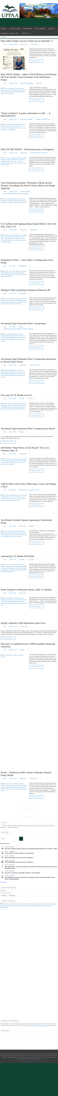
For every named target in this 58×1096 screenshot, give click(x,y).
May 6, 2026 (12, 526)
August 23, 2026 (13, 44)
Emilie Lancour (34, 44)
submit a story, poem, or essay (41, 1025)
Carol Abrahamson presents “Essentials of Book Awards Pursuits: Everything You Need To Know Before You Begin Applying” (28, 185)
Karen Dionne (17, 329)
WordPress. (34, 1061)
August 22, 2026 (13, 83)
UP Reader (21, 398)
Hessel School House (8, 329)
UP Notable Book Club (33, 490)
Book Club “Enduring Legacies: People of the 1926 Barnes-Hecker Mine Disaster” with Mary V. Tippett (31, 848)
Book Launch (34, 152)
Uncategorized (22, 453)
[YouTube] (25, 817)
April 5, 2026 (12, 593)
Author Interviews (23, 490)
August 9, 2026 (13, 229)
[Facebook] (32, 817)
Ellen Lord (35, 778)
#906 (31, 778)
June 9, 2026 (12, 266)
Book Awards (6, 193)
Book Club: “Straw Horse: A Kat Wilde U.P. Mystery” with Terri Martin (22, 873)
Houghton (30, 119)
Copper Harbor (33, 229)
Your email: (3, 890)
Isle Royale (38, 83)
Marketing (22, 191)
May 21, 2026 (12, 365)
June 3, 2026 (12, 326)
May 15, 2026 (12, 432)
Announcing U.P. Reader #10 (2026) (17, 556)
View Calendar (3, 882)
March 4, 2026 (12, 778)
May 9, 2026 (12, 490)
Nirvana (28, 1061)
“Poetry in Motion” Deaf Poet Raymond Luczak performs (19, 853)
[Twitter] (29, 817)
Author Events (23, 44)
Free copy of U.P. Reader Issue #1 (16, 395)
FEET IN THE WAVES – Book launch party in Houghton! (27, 149)
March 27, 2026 (13, 626)
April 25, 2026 (12, 559)
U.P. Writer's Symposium (27, 329)
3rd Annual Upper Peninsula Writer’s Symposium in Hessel (28, 428)
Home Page (4, 37)
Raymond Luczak (45, 119)
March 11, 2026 (13, 650)
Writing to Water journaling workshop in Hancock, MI (25, 290)
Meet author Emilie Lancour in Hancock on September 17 (27, 41)
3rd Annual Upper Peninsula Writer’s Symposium (23, 323)
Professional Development (22, 193)
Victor (4, 44)
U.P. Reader (30, 398)
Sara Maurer (32, 526)
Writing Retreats (22, 266)
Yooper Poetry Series (43, 152)
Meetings (28, 191)
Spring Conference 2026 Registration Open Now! (23, 623)
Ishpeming (30, 83)
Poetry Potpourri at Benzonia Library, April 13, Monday (26, 589)
